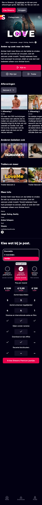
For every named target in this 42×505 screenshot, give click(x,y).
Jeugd (3, 214)
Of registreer (19, 2)
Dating (9, 214)
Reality (15, 214)
